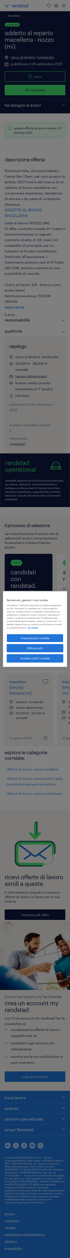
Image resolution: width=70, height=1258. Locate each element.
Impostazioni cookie (35, 638)
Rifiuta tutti (35, 648)
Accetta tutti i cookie (35, 658)
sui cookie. (33, 627)
